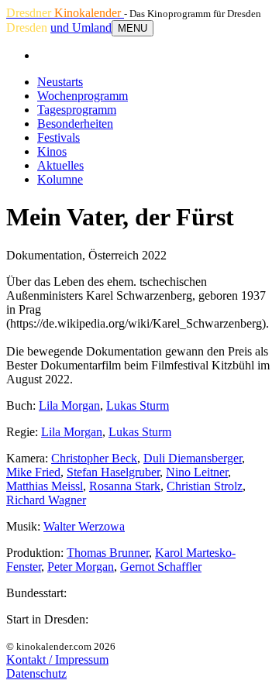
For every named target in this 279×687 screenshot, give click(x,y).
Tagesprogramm (76, 109)
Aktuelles (60, 165)
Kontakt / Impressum (57, 659)
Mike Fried (33, 472)
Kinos (52, 151)
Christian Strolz (205, 486)
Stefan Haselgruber (113, 472)
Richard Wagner (46, 500)
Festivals (58, 137)
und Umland (81, 27)
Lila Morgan (69, 405)
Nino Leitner (197, 472)
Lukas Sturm (137, 405)
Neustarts (60, 81)
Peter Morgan (80, 566)
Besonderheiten (75, 123)
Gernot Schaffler (161, 566)
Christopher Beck (94, 458)
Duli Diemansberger (192, 458)
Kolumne (60, 179)
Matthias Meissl (44, 486)
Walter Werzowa (84, 526)
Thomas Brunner (108, 552)
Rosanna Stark (124, 486)
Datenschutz (36, 673)
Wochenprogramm (82, 95)
